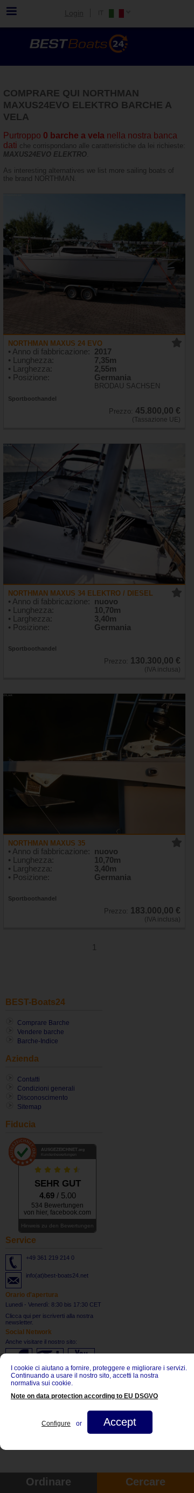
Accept (119, 1422)
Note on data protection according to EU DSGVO (84, 1396)
